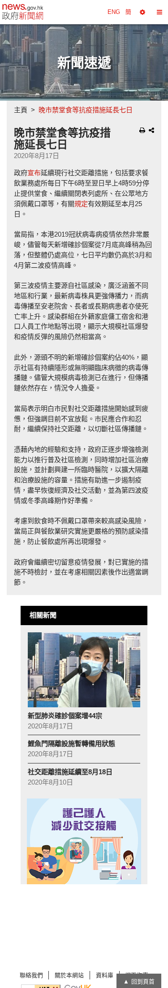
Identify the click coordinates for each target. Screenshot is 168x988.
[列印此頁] (142, 130)
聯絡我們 (31, 975)
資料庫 (104, 975)
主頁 (20, 110)
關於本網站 (69, 975)
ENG (114, 12)
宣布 (34, 172)
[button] (142, 12)
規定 (81, 203)
